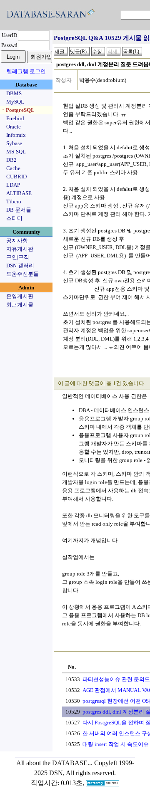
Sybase (14, 143)
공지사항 (17, 240)
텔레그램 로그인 (26, 71)
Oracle (13, 127)
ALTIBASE (19, 193)
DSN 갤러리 (20, 265)
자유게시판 (19, 249)
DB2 (11, 160)
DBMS (14, 93)
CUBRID (16, 176)
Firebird (15, 118)
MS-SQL (16, 151)
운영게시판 (19, 296)
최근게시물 (19, 304)
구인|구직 (17, 257)
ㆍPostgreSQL (17, 110)
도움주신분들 (22, 274)
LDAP (13, 185)
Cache (13, 168)
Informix (16, 135)
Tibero (13, 201)
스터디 (14, 218)
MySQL (15, 102)
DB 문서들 (18, 210)
